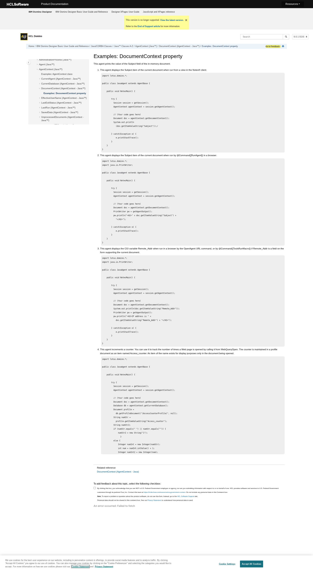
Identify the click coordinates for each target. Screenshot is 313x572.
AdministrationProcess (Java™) (55, 59)
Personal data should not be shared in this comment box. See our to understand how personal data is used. (145, 500)
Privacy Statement (154, 500)
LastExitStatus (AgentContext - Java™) (61, 102)
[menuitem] (81, 12)
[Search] (286, 36)
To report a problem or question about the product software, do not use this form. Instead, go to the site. (147, 496)
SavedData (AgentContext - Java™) (59, 112)
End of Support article (149, 26)
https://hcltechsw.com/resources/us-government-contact (164, 492)
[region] (156, 563)
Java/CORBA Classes (101, 46)
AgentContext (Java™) (146, 46)
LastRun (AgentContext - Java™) (58, 107)
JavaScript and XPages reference (159, 12)
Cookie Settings (227, 564)
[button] (37, 59)
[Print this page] (283, 46)
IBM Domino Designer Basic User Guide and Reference (81, 12)
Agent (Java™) (46, 64)
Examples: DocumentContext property (220, 46)
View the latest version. (172, 20)
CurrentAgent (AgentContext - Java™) (61, 78)
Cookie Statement (80, 566)
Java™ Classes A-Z (123, 46)
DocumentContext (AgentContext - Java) (118, 471)
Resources (291, 4)
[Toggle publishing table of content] (28, 62)
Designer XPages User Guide (125, 12)
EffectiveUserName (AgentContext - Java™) (64, 98)
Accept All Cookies (251, 564)
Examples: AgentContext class (56, 74)
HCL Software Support (185, 496)
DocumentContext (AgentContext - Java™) (179, 46)
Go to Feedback (273, 46)
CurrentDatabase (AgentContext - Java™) (63, 83)
